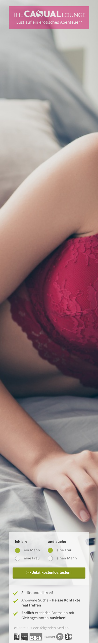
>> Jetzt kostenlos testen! (49, 572)
